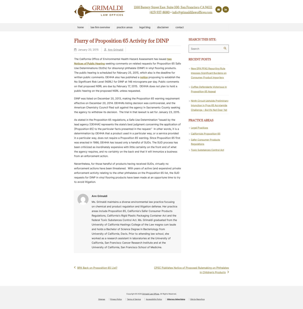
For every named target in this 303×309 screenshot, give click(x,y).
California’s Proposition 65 (205, 133)
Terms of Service (134, 299)
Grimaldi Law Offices (150, 294)
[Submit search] (225, 48)
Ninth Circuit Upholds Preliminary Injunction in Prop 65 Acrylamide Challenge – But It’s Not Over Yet (209, 105)
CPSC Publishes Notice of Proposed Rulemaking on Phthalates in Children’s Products (191, 270)
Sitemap (101, 299)
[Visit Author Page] (83, 199)
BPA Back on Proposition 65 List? (97, 268)
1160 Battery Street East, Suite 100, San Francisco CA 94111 (173, 7)
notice (144, 77)
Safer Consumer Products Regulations (205, 141)
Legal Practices (199, 127)
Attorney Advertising (176, 299)
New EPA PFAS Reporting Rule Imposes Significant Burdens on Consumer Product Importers (208, 73)
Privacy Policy (116, 299)
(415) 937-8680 (160, 12)
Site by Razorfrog (197, 299)
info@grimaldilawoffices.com (192, 12)
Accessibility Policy (154, 299)
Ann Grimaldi (115, 49)
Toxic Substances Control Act (207, 149)
